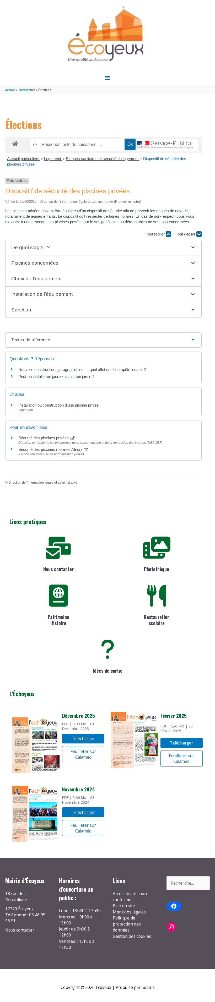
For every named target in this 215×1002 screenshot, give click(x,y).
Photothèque (156, 569)
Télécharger (83, 738)
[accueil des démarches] (15, 143)
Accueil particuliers (23, 158)
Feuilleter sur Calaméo (83, 754)
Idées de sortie (107, 670)
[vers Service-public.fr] (165, 145)
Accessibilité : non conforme (130, 896)
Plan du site (124, 905)
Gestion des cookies (132, 936)
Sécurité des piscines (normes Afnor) (50, 449)
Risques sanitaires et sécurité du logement (102, 158)
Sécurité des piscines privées (44, 438)
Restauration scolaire (157, 620)
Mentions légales (129, 912)
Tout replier (156, 234)
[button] (103, 247)
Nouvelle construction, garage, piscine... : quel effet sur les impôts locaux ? (82, 369)
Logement (53, 158)
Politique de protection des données (127, 924)
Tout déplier (186, 234)
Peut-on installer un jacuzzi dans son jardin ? (56, 376)
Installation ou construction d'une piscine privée (58, 405)
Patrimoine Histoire (58, 620)
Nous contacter (58, 569)
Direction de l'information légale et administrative (43, 482)
